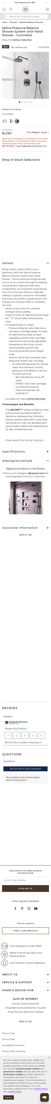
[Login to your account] (11, 9)
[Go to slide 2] (22, 102)
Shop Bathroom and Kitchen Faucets (25, 1008)
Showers (13, 22)
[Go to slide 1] (19, 102)
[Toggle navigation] (5, 9)
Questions (12, 754)
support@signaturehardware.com (31, 146)
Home (4, 22)
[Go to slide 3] (24, 102)
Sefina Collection (22, 40)
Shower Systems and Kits (25, 1003)
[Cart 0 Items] (47, 9)
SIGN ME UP (25, 888)
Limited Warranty (35, 399)
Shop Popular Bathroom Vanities (25, 1012)
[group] (25, 2)
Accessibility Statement (13, 1045)
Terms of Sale (8, 1039)
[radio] (4, 121)
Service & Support (17, 982)
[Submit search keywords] (4, 16)
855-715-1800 (8, 146)
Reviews (10, 708)
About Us (10, 974)
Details (44, 132)
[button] (48, 1057)
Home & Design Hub (18, 990)
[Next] (47, 3)
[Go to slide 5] (29, 102)
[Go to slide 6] (31, 102)
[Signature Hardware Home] (25, 9)
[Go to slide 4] (26, 102)
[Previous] (3, 3)
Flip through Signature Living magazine (24, 2)
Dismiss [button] (9, 1098)
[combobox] (25, 16)
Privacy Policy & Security (13, 1051)
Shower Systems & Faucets (31, 22)
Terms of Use (8, 1033)
